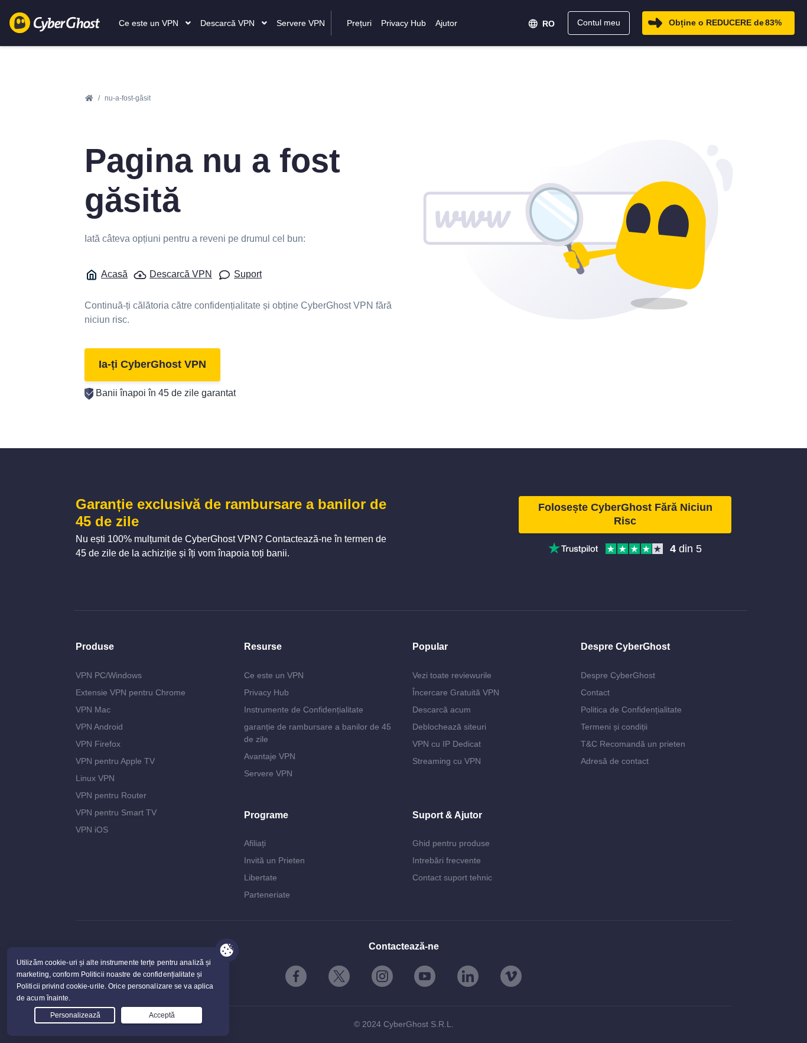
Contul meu (598, 22)
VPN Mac (93, 709)
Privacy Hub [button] (403, 23)
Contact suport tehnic (452, 877)
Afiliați (255, 843)
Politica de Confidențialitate (631, 709)
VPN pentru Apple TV (115, 761)
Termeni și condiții (614, 726)
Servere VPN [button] (300, 23)
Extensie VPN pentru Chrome (131, 692)
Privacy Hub (266, 692)
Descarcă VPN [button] (228, 23)
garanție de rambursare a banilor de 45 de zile (317, 733)
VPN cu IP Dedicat (446, 744)
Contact (595, 692)
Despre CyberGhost (618, 675)
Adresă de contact (615, 761)
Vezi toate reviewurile (452, 675)
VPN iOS (92, 829)
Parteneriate (267, 894)
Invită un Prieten (274, 860)
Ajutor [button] (446, 23)
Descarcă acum (441, 709)
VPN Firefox (98, 744)
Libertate (260, 877)
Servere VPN (268, 773)
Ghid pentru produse (451, 843)
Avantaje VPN (269, 756)
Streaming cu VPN (446, 761)
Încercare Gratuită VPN (455, 692)
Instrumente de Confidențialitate (303, 709)
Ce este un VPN (274, 675)
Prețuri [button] (359, 23)
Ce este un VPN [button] (150, 23)
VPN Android (99, 726)
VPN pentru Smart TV (116, 812)
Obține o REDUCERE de (725, 22)
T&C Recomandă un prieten (633, 744)
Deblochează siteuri (449, 726)
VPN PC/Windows (109, 675)
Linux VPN (95, 778)
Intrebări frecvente (446, 860)
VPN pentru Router (111, 795)
